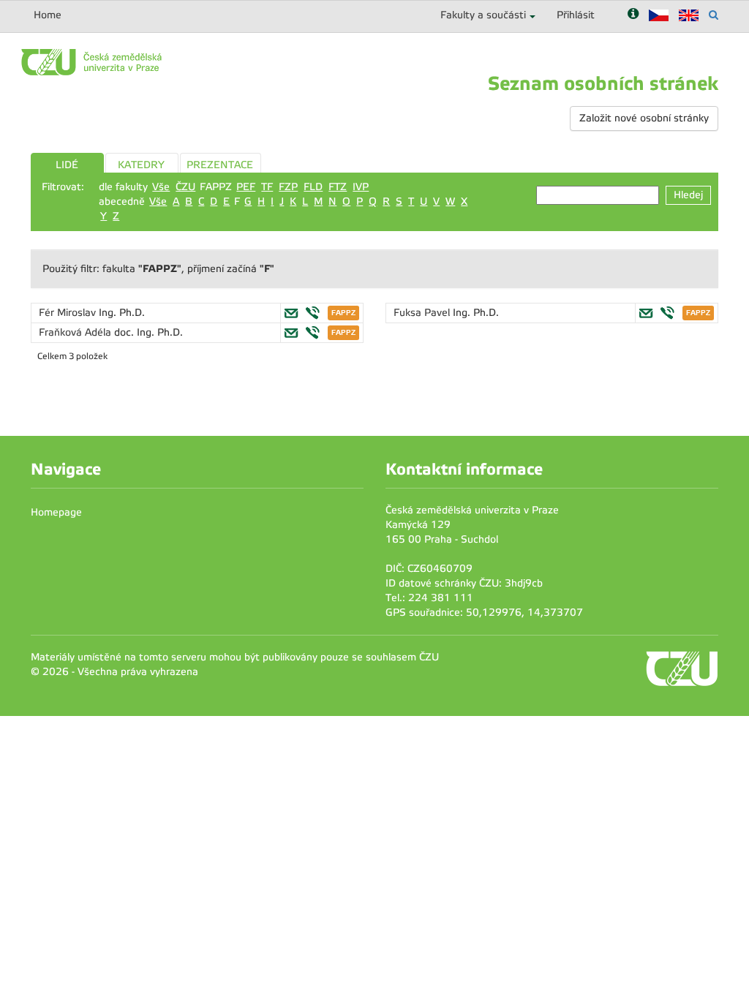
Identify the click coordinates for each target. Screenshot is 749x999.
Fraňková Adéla (76, 332)
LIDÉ (67, 164)
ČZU (185, 186)
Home (47, 15)
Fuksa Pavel (423, 312)
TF (267, 186)
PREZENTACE (220, 164)
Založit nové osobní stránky (644, 118)
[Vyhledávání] (713, 15)
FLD (313, 186)
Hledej (688, 194)
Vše (161, 186)
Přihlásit (576, 15)
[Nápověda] (633, 15)
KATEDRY (141, 164)
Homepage (56, 512)
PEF (245, 186)
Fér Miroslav (69, 312)
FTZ (337, 186)
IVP (361, 186)
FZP (288, 186)
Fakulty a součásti (483, 15)
